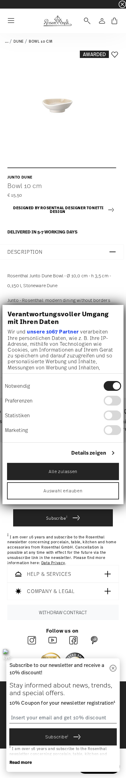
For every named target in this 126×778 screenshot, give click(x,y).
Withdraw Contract (63, 613)
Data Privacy (53, 562)
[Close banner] (122, 4)
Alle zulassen (63, 471)
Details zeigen (88, 453)
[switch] (112, 401)
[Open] (86, 20)
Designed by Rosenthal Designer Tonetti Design (58, 210)
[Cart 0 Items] (114, 21)
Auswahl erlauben (62, 491)
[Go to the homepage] (57, 20)
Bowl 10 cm (40, 41)
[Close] (113, 668)
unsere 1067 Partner (53, 331)
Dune (18, 41)
